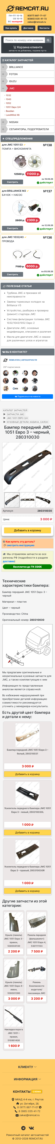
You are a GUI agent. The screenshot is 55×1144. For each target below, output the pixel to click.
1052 (8, 103)
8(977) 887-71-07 (37, 15)
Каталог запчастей (15, 410)
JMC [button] (12, 88)
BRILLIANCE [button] (16, 67)
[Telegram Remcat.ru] (23, 1127)
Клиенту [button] (26, 1067)
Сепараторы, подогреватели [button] (29, 129)
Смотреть (12, 182)
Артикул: (8, 510)
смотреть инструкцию (20, 545)
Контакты (45, 28)
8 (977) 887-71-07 (28, 1107)
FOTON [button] (13, 74)
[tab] (27, 67)
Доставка (28, 28)
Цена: (6, 519)
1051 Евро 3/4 (13, 107)
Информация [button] (26, 1079)
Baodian (10, 111)
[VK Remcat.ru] (31, 1127)
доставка (8, 561)
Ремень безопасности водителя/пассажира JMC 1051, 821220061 (37, 989)
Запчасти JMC (15, 414)
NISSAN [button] (13, 122)
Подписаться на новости (28, 396)
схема (37, 1091)
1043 (8, 99)
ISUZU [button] (12, 81)
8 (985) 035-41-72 (29, 1111)
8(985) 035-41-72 (37, 18)
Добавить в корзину (27, 530)
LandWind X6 (13, 115)
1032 (8, 95)
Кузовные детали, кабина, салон (27, 422)
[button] (50, 467)
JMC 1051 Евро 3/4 (17, 418)
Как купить (11, 28)
